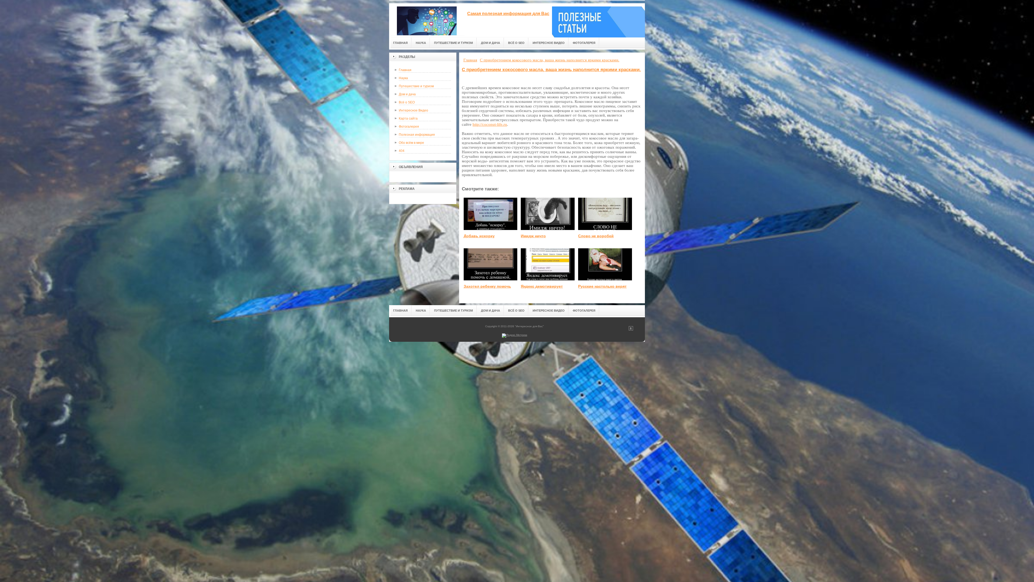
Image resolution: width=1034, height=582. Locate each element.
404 (401, 151)
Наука (403, 78)
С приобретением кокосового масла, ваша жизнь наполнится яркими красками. (551, 69)
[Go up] (631, 329)
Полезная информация (417, 135)
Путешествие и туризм (416, 86)
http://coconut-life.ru (490, 124)
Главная (405, 70)
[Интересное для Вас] (426, 19)
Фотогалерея (409, 126)
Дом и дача (407, 94)
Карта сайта (408, 118)
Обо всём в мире (411, 143)
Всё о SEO (407, 102)
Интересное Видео (413, 110)
